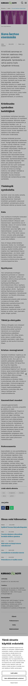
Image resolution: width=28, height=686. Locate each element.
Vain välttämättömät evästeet (14, 678)
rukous (4, 495)
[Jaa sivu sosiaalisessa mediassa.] (26, 374)
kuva (4, 492)
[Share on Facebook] (3, 508)
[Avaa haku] (22, 3)
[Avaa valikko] (25, 3)
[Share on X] (7, 508)
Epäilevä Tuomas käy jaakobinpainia (14, 527)
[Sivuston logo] (8, 2)
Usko (8, 8)
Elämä (3, 524)
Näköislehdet (14, 629)
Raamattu (21, 492)
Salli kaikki (14, 673)
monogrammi (12, 492)
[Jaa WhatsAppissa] (12, 508)
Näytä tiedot (14, 683)
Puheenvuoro (14, 620)
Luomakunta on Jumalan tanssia (12, 553)
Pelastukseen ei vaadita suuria (11, 560)
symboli (12, 495)
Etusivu (3, 8)
